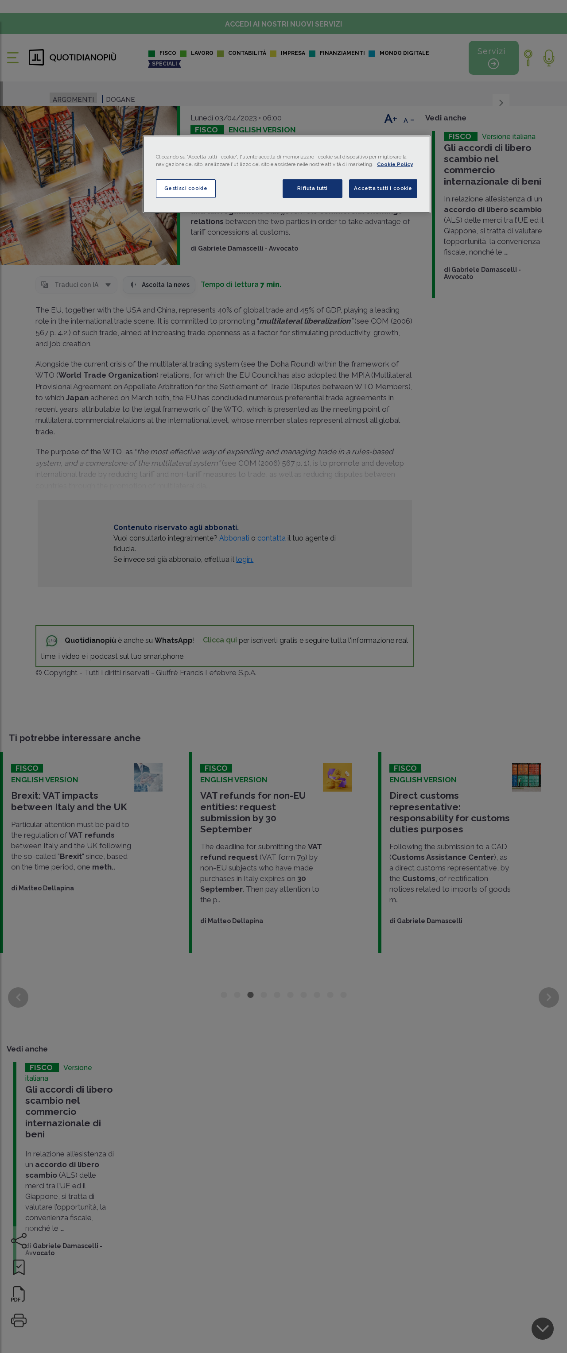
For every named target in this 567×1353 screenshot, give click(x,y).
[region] (287, 174)
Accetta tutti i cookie (383, 188)
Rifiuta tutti (312, 188)
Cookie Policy (395, 164)
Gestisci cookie (186, 188)
